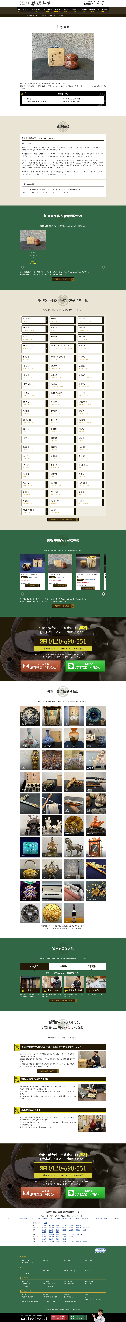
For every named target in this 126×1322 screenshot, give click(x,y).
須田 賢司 (82, 430)
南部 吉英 (83, 329)
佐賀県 (51, 1241)
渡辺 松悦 (85, 320)
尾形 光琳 (55, 475)
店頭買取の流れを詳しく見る (62, 1000)
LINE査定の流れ (26, 1284)
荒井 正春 (83, 358)
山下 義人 (55, 412)
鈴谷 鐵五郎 (28, 320)
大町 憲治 (55, 338)
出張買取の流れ (68, 1281)
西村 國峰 (56, 457)
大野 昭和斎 (85, 403)
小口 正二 (55, 448)
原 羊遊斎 (28, 358)
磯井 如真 (83, 457)
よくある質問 (88, 1284)
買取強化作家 (47, 9)
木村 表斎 (28, 376)
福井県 (64, 1230)
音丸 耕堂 (56, 484)
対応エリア (12, 1218)
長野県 (78, 1230)
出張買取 (52, 577)
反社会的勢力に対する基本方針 (30, 1301)
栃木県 (51, 1227)
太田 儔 (83, 439)
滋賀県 (44, 1234)
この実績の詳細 (32, 585)
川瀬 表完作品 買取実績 (73, 101)
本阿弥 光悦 (28, 385)
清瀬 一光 (27, 484)
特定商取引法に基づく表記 (50, 1297)
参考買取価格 (36, 9)
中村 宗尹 (55, 329)
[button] (63, 268)
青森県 (44, 1225)
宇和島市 (35, 577)
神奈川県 (85, 1227)
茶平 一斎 (84, 347)
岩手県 (51, 1225)
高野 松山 (28, 430)
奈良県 (71, 1234)
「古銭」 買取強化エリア (103, 1218)
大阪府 (58, 577)
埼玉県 (64, 1227)
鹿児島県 (85, 1241)
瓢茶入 (33, 258)
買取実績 (57, 9)
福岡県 (44, 1241)
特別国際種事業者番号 (70, 1301)
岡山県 (57, 1236)
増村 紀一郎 (28, 421)
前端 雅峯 (83, 367)
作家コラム (46, 1271)
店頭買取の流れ (47, 1281)
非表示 (65, 94)
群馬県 (57, 1227)
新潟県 (44, 1230)
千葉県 (71, 1227)
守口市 (62, 577)
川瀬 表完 (28, 475)
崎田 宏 (55, 320)
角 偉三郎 (27, 502)
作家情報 (29, 99)
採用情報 (66, 1294)
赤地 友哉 (55, 493)
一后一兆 (28, 466)
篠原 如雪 (56, 376)
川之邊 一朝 (57, 502)
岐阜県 (84, 1230)
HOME (22, 15)
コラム (24, 1271)
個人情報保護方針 (69, 1297)
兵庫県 (64, 1234)
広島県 (64, 1236)
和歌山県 (78, 1234)
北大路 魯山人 (85, 466)
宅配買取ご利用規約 (27, 1297)
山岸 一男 (55, 421)
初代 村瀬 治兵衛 (28, 511)
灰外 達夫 (84, 385)
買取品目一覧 (25, 1260)
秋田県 (64, 1225)
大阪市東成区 (92, 579)
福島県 (78, 1225)
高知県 (64, 1239)
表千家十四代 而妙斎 (58, 358)
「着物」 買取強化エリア (26, 1218)
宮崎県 (78, 1241)
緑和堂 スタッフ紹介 (47, 1071)
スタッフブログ (26, 1273)
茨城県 (44, 1227)
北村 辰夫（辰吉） (29, 347)
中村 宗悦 (28, 367)
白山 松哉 (57, 385)
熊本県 (64, 1241)
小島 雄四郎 (84, 484)
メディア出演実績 (48, 1286)
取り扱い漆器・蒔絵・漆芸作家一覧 (38, 101)
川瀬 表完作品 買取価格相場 (74, 99)
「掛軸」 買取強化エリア (64, 1218)
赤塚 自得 (27, 493)
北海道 (45, 1223)
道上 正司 (28, 338)
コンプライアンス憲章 (49, 1301)
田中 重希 (83, 338)
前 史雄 (82, 493)
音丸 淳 (55, 511)
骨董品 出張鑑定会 (69, 1284)
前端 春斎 (28, 448)
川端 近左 (55, 367)
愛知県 (51, 1232)
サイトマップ (88, 1297)
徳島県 (44, 1239)
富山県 (51, 1230)
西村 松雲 (28, 329)
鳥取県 (44, 1236)
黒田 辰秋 (27, 403)
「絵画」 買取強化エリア (45, 1218)
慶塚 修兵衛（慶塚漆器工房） (62, 348)
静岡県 (44, 1232)
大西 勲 (27, 439)
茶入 (34, 252)
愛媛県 (30, 577)
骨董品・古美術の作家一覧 (47, 15)
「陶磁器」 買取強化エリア (83, 1218)
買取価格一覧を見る (62, 279)
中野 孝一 (83, 412)
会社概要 (92, 9)
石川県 (57, 1230)
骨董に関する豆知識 (27, 1262)
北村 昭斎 (85, 421)
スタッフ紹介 (25, 1286)
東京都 (78, 1227)
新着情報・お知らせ (69, 1271)
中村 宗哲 (56, 430)
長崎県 (57, 1241)
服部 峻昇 (85, 376)
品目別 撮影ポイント (49, 1284)
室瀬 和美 (27, 412)
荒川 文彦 (56, 466)
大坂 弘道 (28, 394)
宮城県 (57, 1225)
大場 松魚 (84, 448)
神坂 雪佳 (83, 502)
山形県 (71, 1225)
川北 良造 (85, 394)
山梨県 (71, 1230)
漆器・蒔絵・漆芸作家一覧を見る (62, 519)
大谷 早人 (55, 403)
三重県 (57, 1232)
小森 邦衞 (55, 439)
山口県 (71, 1236)
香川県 (51, 1239)
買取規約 (87, 1294)
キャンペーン (88, 1271)
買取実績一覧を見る (62, 606)
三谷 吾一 (83, 475)
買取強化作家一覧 (32, 15)
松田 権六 (27, 457)
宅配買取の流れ (89, 1281)
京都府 (51, 1234)
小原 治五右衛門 (56, 394)
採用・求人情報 (102, 9)
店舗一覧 (84, 9)
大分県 (71, 1241)
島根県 (51, 1236)
